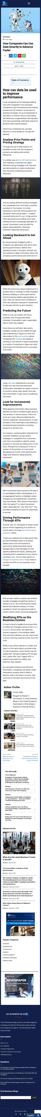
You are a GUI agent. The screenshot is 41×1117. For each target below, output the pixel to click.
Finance (8, 786)
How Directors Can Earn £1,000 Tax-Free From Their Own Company (17, 789)
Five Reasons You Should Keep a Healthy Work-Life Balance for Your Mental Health (25, 717)
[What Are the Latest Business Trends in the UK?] (19, 843)
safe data (11, 383)
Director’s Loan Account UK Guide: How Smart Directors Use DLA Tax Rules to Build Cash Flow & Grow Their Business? (18, 894)
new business (23, 336)
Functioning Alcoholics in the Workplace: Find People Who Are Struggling (24, 727)
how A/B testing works (27, 160)
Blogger (16, 696)
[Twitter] (15, 56)
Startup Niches (28, 707)
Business (6, 37)
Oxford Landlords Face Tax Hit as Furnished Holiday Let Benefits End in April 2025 (18, 808)
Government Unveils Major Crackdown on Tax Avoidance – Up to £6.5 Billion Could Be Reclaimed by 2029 (18, 798)
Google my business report (14, 560)
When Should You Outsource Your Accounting (8, 758)
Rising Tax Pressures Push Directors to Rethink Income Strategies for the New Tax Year (18, 818)
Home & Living (11, 750)
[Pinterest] (19, 56)
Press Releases (10, 775)
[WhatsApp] (24, 56)
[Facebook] (11, 56)
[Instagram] (20, 1114)
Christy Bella (20, 62)
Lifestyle (13, 721)
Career (13, 730)
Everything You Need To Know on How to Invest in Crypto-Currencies (30, 758)
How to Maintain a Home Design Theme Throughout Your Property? (25, 745)
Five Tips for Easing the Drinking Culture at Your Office (24, 735)
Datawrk (19, 339)
